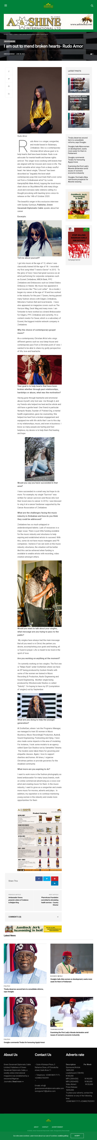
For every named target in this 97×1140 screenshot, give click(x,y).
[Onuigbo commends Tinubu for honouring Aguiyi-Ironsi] (25, 1017)
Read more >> (18, 1082)
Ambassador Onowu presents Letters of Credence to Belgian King (18, 900)
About (36, 1127)
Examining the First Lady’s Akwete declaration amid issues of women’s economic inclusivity (78, 169)
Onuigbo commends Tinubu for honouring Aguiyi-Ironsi (76, 159)
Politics (7, 986)
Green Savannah (9, 54)
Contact (45, 1127)
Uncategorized (9, 41)
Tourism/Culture (56, 1029)
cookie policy (63, 1136)
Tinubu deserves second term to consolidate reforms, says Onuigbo (78, 140)
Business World (56, 976)
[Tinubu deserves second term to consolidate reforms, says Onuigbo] (25, 964)
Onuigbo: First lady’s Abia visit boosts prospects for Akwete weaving (78, 179)
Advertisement (57, 1127)
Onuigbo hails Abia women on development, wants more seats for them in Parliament (78, 96)
